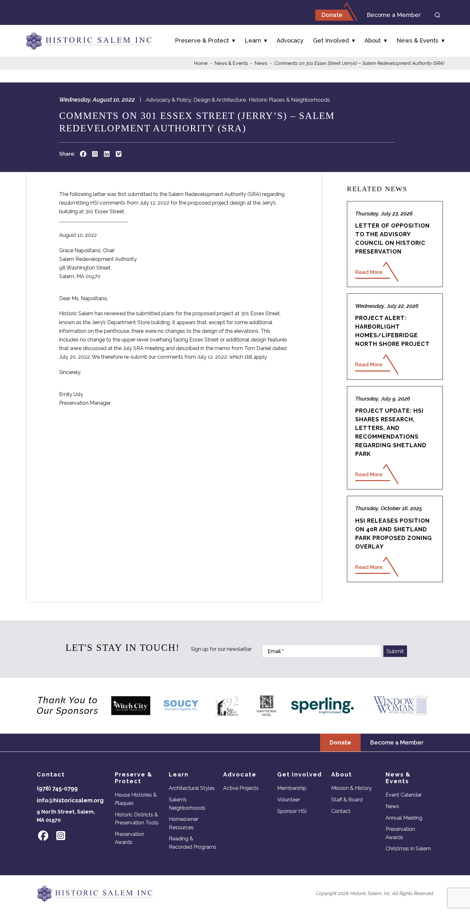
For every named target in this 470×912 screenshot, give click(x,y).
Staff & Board (347, 800)
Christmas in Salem (408, 849)
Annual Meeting (404, 818)
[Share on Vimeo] (118, 154)
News (261, 63)
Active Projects (241, 788)
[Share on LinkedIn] (107, 154)
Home (201, 63)
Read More (368, 272)
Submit (395, 651)
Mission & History (351, 788)
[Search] (437, 15)
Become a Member (394, 15)
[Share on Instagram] (95, 154)
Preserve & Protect (202, 40)
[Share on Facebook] (83, 154)
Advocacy (290, 40)
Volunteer (288, 800)
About (372, 40)
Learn (253, 40)
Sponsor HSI (292, 811)
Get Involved (331, 40)
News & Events (417, 40)
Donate (332, 15)
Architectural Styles (192, 788)
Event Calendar (404, 795)
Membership (292, 788)
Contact (340, 811)
